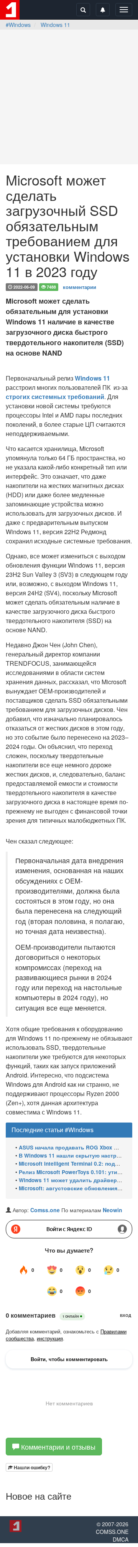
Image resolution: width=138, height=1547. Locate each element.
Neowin (112, 1210)
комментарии (79, 286)
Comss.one (45, 1210)
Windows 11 (55, 24)
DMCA (120, 1539)
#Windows (18, 24)
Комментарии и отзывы (57, 1447)
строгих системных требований (55, 396)
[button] (29, 1467)
